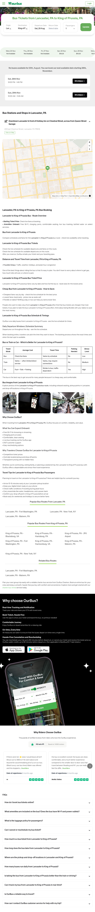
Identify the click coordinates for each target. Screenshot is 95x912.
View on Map (10, 132)
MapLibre (55, 196)
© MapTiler (63, 196)
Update (86, 27)
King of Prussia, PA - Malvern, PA (74, 542)
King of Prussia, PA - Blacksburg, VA (15, 534)
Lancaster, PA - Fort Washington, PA (21, 512)
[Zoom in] (89, 142)
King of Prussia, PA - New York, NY (21, 554)
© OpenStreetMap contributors (77, 196)
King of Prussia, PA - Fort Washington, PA (16, 542)
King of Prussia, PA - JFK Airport (76, 534)
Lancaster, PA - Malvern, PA (18, 516)
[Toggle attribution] (89, 195)
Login (89, 3)
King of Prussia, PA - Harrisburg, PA (44, 534)
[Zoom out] (89, 146)
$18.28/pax (79, 81)
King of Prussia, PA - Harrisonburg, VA (44, 542)
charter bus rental (9, 587)
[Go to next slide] (90, 766)
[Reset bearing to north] (89, 149)
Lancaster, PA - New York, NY (63, 512)
